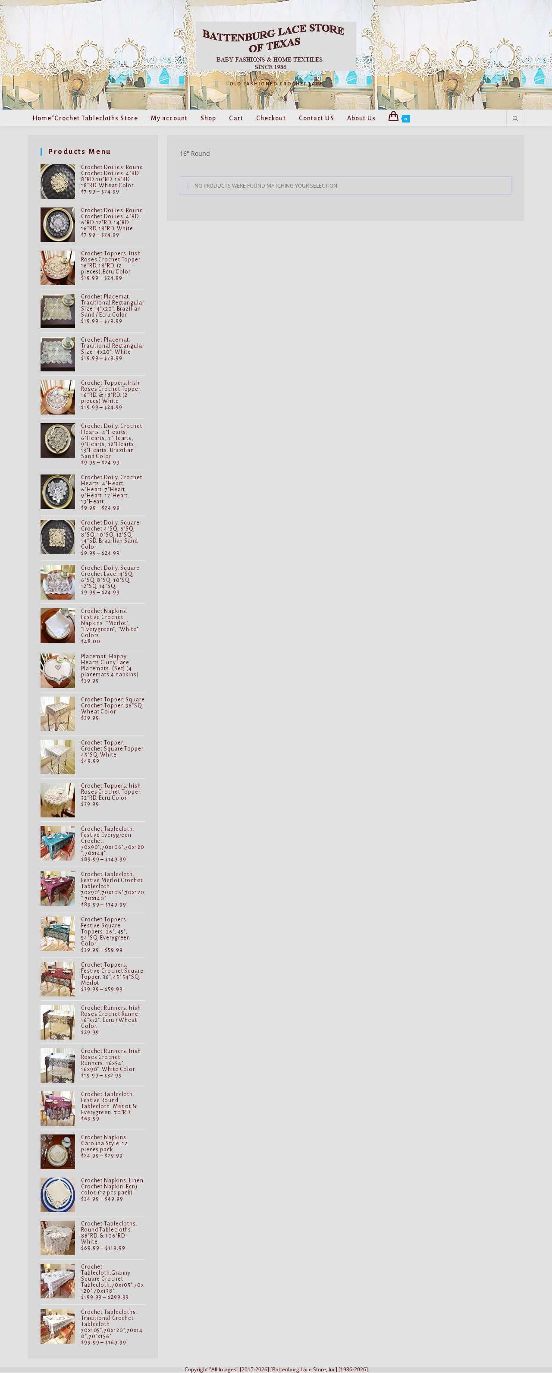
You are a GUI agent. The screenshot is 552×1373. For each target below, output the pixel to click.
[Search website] (515, 119)
